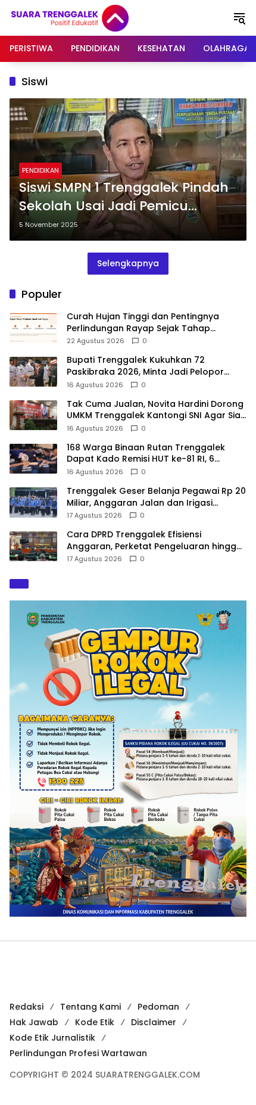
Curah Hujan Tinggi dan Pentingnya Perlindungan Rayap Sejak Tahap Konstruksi (143, 322)
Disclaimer (153, 1022)
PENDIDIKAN (40, 170)
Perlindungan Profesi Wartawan (78, 1053)
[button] (239, 18)
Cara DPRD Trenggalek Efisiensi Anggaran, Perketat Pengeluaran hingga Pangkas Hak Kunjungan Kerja (154, 540)
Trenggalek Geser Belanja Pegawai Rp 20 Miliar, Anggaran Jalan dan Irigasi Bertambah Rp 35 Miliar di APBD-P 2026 (156, 497)
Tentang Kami (90, 1007)
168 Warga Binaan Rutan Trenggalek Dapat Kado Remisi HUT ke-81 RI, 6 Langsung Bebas (146, 453)
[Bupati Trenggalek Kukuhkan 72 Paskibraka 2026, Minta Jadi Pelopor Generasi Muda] (33, 372)
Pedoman (158, 1007)
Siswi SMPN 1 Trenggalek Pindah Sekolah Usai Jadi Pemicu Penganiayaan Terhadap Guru (124, 197)
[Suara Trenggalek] (92, 17)
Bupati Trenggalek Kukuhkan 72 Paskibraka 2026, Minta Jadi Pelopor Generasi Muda (145, 366)
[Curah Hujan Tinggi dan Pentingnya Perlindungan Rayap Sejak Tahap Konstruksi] (33, 328)
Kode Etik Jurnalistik (52, 1038)
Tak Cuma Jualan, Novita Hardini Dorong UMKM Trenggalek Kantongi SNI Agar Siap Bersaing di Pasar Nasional (156, 410)
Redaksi (26, 1007)
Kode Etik (94, 1022)
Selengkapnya (128, 263)
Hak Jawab (34, 1022)
